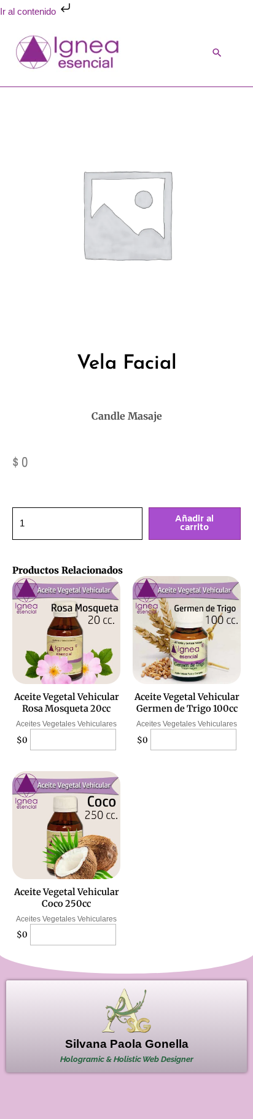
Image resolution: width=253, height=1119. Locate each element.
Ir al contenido (29, 12)
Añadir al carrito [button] (73, 739)
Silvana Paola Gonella (127, 1043)
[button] (217, 52)
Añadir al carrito (194, 523)
